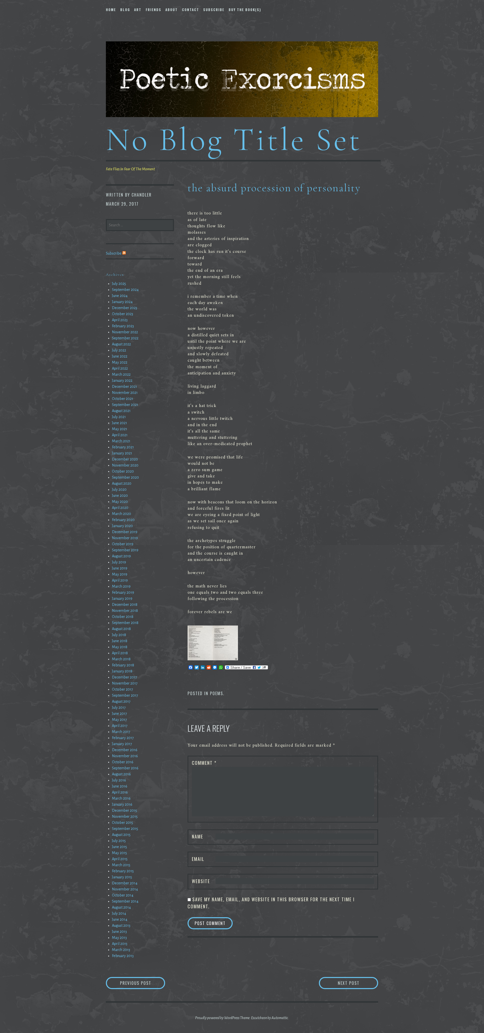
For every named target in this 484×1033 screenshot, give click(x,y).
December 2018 (124, 605)
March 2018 (121, 659)
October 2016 (122, 762)
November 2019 (125, 538)
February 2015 (123, 871)
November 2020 (125, 465)
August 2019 (121, 556)
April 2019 (120, 580)
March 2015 (121, 865)
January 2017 (122, 744)
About (171, 9)
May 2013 (119, 938)
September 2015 (125, 829)
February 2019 (123, 592)
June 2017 (119, 714)
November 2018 (125, 611)
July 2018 (119, 635)
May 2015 (119, 853)
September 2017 (125, 695)
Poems (216, 693)
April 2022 (120, 368)
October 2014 (122, 895)
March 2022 (121, 374)
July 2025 (119, 284)
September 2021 (125, 405)
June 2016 (119, 786)
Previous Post (142, 983)
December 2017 (124, 677)
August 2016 (121, 774)
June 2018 (119, 641)
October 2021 (122, 399)
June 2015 (119, 847)
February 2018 (123, 665)
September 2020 (125, 477)
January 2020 (122, 526)
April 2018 (120, 653)
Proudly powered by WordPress (217, 1018)
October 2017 (122, 689)
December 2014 (124, 883)
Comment (204, 762)
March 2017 (121, 732)
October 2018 (122, 617)
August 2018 (121, 629)
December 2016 (124, 750)
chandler (142, 195)
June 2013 (119, 932)
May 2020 (120, 502)
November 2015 (125, 816)
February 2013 (123, 956)
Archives (115, 274)
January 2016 (122, 804)
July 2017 (119, 707)
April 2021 (120, 435)
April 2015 (120, 859)
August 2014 (121, 907)
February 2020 (123, 520)
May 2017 (119, 720)
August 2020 (121, 483)
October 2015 (122, 823)
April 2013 (119, 944)
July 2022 (119, 350)
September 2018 (125, 623)
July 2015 (119, 841)
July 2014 (119, 913)
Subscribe (213, 9)
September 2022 (125, 338)
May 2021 (119, 429)
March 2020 (121, 514)
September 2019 (125, 550)
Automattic (279, 1018)
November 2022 (125, 332)
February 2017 (123, 738)
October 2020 (123, 471)
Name (197, 836)
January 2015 (122, 877)
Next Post (358, 983)
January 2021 (122, 453)
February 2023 (123, 326)
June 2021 (119, 423)
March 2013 (121, 950)
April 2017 (120, 726)
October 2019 (122, 544)
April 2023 (120, 320)
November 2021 (125, 393)
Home (111, 9)
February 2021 (123, 447)
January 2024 (122, 302)
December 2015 (124, 810)
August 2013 (121, 925)
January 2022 (122, 380)
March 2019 (121, 586)
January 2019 (122, 598)
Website (201, 881)
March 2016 (121, 798)
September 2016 (125, 768)
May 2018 (119, 647)
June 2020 (120, 496)
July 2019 (119, 562)
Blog (125, 9)
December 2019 (124, 532)
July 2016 (119, 780)
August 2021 (121, 411)
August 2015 (121, 835)
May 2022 (119, 362)
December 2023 (124, 308)
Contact (190, 9)
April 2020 (120, 508)
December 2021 (124, 387)
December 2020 (125, 459)
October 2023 (122, 314)
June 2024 (120, 296)
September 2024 (125, 290)
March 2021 (121, 441)
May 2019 (119, 574)
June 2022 (119, 356)
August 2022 (121, 344)
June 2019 (119, 568)
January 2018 (122, 671)
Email (198, 859)
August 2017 (121, 701)
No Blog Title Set (234, 139)
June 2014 (119, 919)
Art (137, 9)
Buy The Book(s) (245, 9)
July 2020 (119, 489)
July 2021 (119, 417)
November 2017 (125, 683)
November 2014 (125, 889)
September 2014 (125, 901)
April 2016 (120, 792)
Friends (153, 9)
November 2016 (125, 756)
